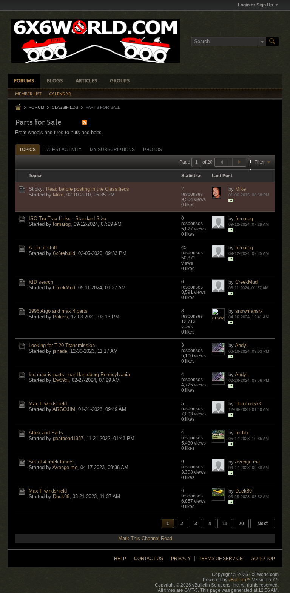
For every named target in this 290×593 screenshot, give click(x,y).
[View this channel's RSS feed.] (84, 122)
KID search (41, 282)
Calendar (60, 94)
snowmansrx (249, 311)
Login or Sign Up (255, 5)
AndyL (242, 345)
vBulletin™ (239, 579)
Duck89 (61, 496)
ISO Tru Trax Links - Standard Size (67, 218)
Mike (58, 195)
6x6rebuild (64, 253)
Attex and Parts (46, 432)
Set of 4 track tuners (51, 462)
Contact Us (148, 558)
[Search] (272, 41)
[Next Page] (239, 162)
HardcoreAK (248, 403)
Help (120, 558)
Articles (86, 81)
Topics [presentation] (27, 149)
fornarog (62, 224)
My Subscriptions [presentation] (112, 149)
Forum (36, 107)
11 (224, 523)
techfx (242, 432)
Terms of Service (221, 558)
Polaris (60, 317)
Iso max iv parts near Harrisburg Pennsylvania (79, 374)
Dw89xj (61, 380)
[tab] (27, 149)
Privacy (181, 558)
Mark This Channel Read (145, 538)
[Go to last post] (230, 200)
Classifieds (65, 107)
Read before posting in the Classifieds (87, 189)
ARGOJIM (63, 409)
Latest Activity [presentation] (63, 149)
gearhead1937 (68, 438)
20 (241, 523)
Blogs (55, 81)
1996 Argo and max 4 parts (58, 311)
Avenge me (64, 467)
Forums (24, 81)
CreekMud (64, 287)
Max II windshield (48, 403)
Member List (28, 94)
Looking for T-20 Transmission (62, 345)
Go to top (263, 558)
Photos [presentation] (152, 149)
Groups (120, 81)
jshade (60, 351)
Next (263, 523)
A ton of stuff (43, 247)
